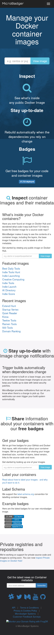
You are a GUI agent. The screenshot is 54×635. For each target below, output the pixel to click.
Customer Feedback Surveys (26, 616)
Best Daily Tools (11, 268)
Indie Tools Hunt (11, 272)
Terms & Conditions (29, 607)
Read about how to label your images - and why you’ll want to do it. (25, 481)
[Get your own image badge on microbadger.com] (14, 516)
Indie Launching (11, 276)
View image (40, 61)
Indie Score (8, 294)
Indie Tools (8, 283)
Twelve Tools (9, 320)
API (13, 607)
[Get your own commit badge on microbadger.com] (13, 522)
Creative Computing (13, 279)
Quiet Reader (9, 313)
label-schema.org (25, 494)
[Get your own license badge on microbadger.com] (13, 526)
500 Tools (7, 327)
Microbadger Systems (25, 613)
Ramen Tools (9, 324)
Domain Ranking (11, 331)
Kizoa (5, 317)
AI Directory (8, 290)
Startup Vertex (10, 309)
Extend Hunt (9, 306)
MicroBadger (13, 4)
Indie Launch (9, 286)
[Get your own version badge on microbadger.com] (13, 519)
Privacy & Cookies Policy (25, 610)
